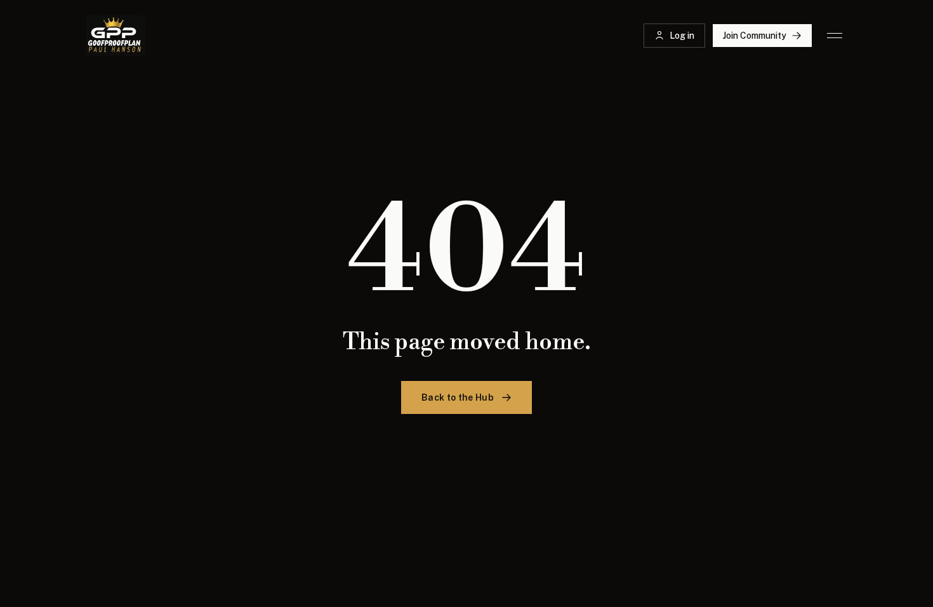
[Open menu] (834, 35)
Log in (682, 35)
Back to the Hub (457, 397)
